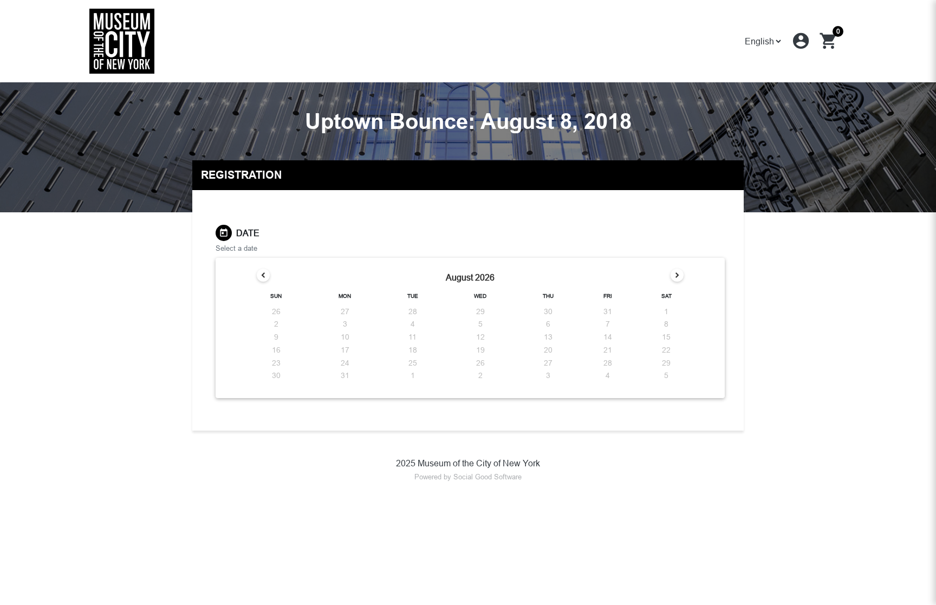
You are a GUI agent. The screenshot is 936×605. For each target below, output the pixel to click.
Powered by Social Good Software (468, 476)
